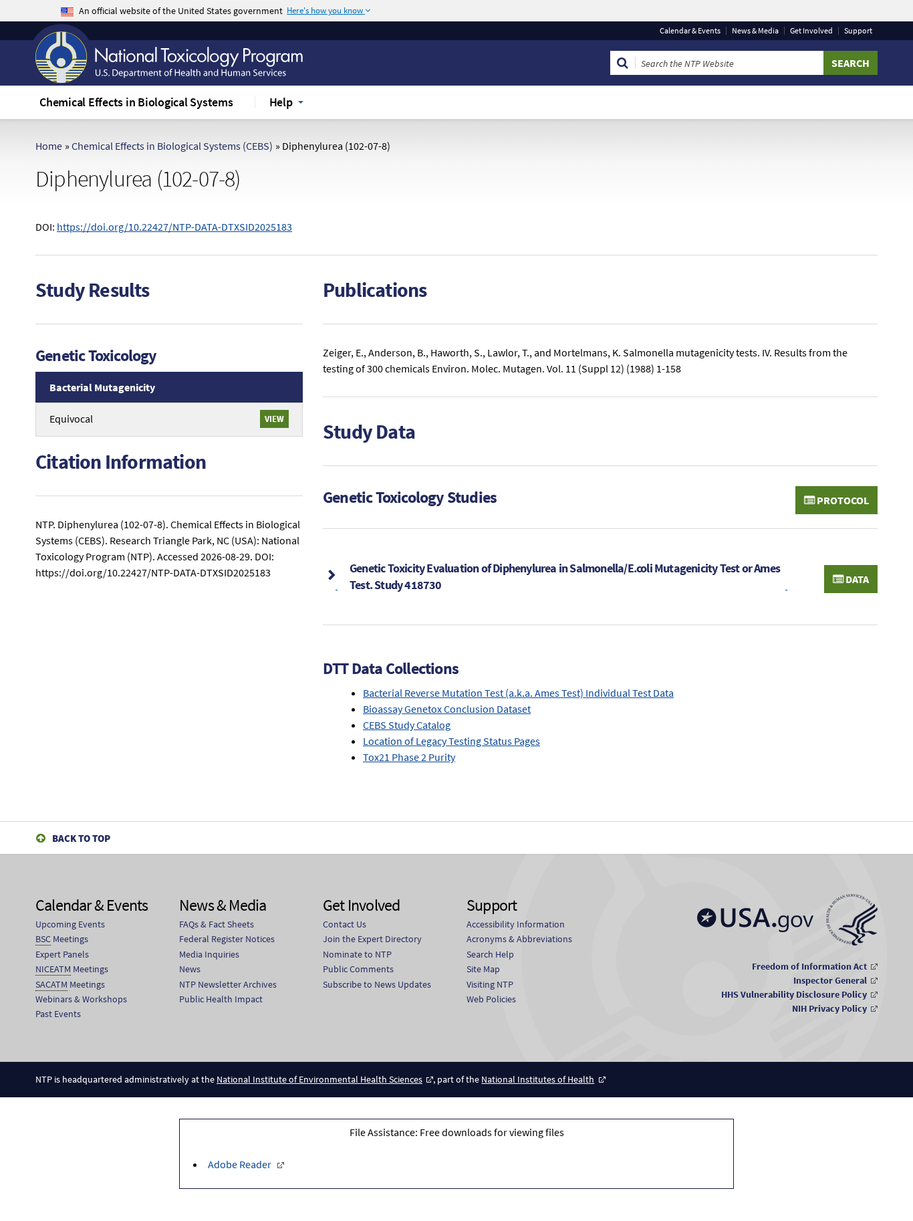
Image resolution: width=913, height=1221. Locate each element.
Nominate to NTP (357, 954)
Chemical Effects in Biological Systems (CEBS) (172, 145)
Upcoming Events (70, 924)
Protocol (842, 500)
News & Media (755, 31)
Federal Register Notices (227, 939)
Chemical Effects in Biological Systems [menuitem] (136, 102)
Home (48, 145)
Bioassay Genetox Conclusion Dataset (447, 708)
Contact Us (344, 924)
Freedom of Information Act (809, 966)
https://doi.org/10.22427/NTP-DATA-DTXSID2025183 (174, 226)
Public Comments (358, 969)
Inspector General (830, 980)
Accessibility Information (516, 924)
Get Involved (811, 31)
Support (858, 31)
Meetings (61, 939)
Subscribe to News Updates (377, 984)
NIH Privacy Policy (829, 1008)
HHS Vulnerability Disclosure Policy (794, 994)
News (190, 969)
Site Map (483, 969)
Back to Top (81, 838)
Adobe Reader (239, 1164)
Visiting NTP (490, 984)
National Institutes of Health (537, 1079)
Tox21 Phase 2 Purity (409, 757)
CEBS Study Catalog (406, 725)
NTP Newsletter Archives (228, 984)
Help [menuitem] (281, 102)
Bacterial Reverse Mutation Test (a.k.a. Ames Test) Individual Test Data (518, 692)
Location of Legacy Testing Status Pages (451, 741)
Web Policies (491, 999)
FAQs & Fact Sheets (216, 924)
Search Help (490, 954)
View (274, 418)
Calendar (690, 31)
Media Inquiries (209, 954)
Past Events (58, 1014)
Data (856, 579)
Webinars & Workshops (81, 999)
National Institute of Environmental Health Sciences (319, 1079)
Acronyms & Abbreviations (519, 939)
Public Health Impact (221, 999)
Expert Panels (62, 954)
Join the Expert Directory (372, 939)
